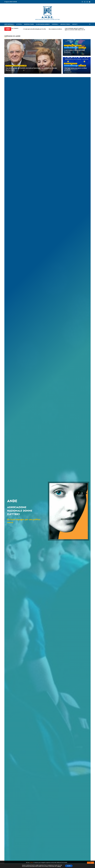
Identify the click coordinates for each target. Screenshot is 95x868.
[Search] (90, 24)
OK (90, 862)
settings (59, 866)
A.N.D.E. (47, 17)
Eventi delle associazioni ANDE (71, 47)
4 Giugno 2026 (10, 72)
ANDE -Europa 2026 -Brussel (70, 63)
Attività (18, 24)
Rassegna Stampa (29, 24)
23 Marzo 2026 (68, 72)
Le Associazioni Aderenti (43, 24)
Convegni (54, 24)
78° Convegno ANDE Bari (69, 45)
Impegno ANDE (23, 65)
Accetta (69, 865)
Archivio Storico (65, 24)
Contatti (74, 24)
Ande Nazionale (8, 24)
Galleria (16, 65)
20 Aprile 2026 (68, 54)
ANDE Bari (79, 45)
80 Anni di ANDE (9, 65)
